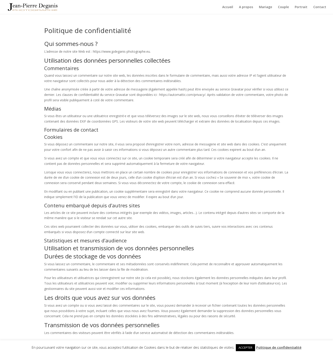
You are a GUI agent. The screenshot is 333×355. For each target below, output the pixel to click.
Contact (319, 7)
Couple (283, 7)
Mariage (265, 7)
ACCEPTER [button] (245, 348)
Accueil (227, 7)
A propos (246, 7)
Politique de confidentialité (279, 347)
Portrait (301, 7)
